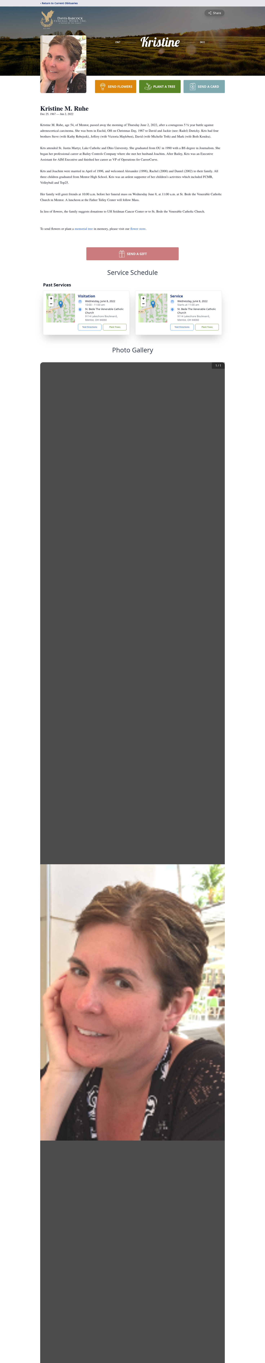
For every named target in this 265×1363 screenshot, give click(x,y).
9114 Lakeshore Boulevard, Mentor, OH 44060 (101, 318)
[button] (60, 304)
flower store (137, 228)
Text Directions (89, 327)
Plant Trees (114, 327)
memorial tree (84, 228)
